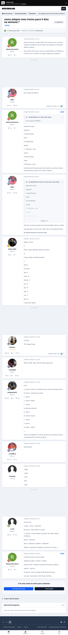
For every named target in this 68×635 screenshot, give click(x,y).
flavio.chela (12, 249)
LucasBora (12, 454)
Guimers (12, 347)
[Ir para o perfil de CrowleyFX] (12, 363)
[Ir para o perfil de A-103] (12, 522)
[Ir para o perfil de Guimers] (12, 340)
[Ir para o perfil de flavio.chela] (12, 242)
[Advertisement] (34, 73)
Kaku (12, 100)
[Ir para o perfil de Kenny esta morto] (5, 31)
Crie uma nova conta (18, 589)
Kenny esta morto (14, 30)
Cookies (26, 627)
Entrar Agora (49, 589)
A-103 (12, 529)
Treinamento (39, 30)
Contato (19, 627)
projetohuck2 (49, 106)
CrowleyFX (50, 353)
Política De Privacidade (9, 627)
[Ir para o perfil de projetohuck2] (12, 385)
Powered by (57, 627)
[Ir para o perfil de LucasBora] (12, 447)
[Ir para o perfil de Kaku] (12, 93)
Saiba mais (3, 3)
